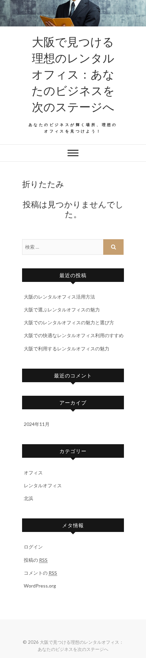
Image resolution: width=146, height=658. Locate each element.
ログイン (33, 547)
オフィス (33, 472)
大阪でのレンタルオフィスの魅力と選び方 (69, 322)
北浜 (28, 498)
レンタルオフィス (43, 485)
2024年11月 (37, 424)
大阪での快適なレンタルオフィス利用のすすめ (74, 335)
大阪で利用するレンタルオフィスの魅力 (66, 348)
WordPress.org (40, 586)
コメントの (40, 573)
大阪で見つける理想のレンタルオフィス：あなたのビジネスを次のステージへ (73, 74)
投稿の (36, 560)
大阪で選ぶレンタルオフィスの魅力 (62, 309)
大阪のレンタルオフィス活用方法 (59, 297)
